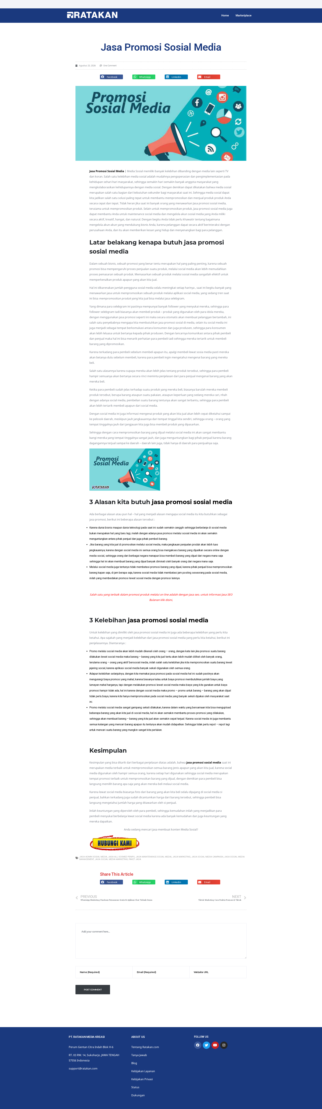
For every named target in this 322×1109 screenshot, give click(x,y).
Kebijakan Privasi (142, 1079)
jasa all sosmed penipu (121, 856)
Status (135, 1087)
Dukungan (138, 1095)
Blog (134, 1063)
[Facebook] (197, 1045)
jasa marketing (182, 856)
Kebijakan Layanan (143, 1071)
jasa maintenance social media (154, 856)
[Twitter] (206, 1045)
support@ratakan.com (83, 1068)
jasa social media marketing (111, 859)
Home (225, 15)
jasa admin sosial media (93, 856)
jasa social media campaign (207, 856)
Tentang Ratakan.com (145, 1047)
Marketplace (244, 15)
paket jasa (135, 859)
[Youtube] (215, 1045)
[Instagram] (224, 1045)
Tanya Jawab (139, 1055)
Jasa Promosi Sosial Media (106, 171)
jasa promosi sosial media (192, 502)
